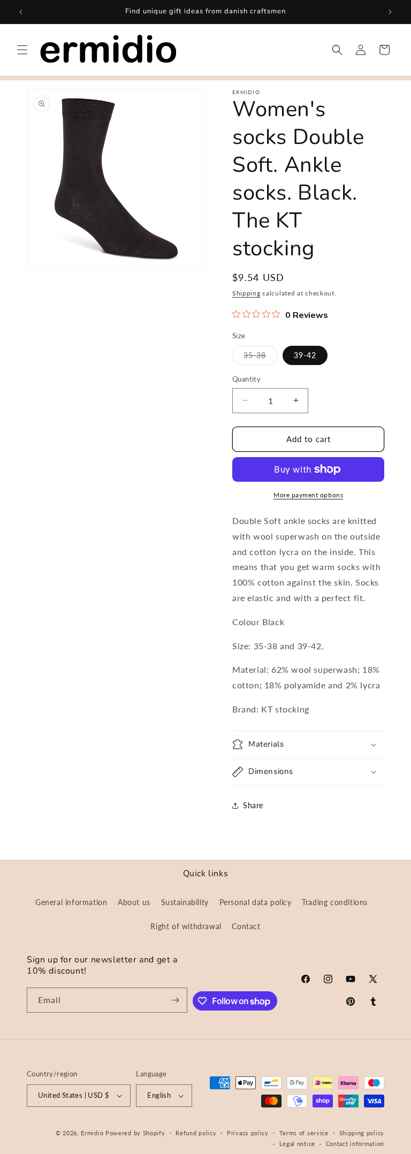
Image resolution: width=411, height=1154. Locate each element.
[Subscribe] (175, 1000)
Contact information (355, 1143)
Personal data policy (255, 902)
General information (71, 902)
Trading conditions (335, 902)
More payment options (308, 495)
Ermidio (92, 1132)
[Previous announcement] (21, 12)
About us (134, 902)
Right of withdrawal (185, 926)
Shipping (246, 293)
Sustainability (185, 902)
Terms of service (304, 1132)
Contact (246, 926)
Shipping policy (362, 1132)
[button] (22, 50)
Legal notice (297, 1143)
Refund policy (196, 1132)
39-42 (305, 355)
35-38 (260, 357)
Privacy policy (248, 1132)
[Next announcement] (390, 12)
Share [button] (253, 805)
